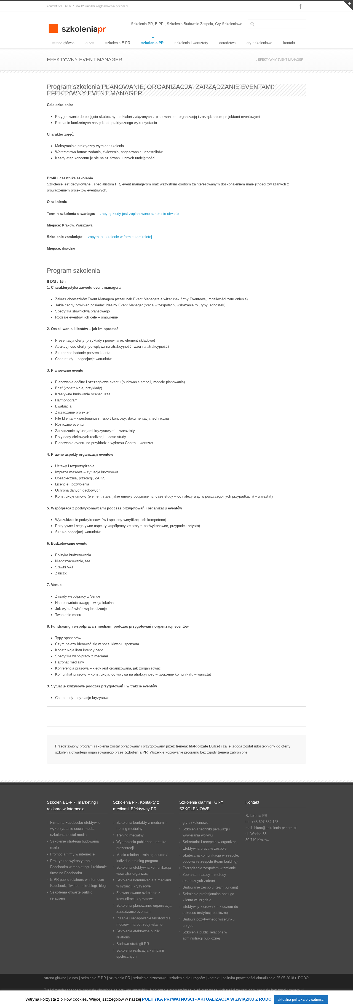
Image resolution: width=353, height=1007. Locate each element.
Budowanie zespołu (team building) (210, 887)
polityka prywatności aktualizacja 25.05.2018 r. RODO (266, 978)
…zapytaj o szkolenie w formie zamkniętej (117, 237)
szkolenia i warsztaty (191, 43)
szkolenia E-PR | (95, 978)
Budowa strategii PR (132, 944)
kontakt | (215, 978)
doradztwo (227, 43)
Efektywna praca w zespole (204, 848)
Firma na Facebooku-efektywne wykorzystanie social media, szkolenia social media (75, 828)
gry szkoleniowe (259, 43)
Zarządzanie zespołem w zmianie (209, 868)
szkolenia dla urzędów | (188, 978)
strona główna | (56, 978)
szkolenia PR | (121, 978)
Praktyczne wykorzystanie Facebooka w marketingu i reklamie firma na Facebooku (78, 867)
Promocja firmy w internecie (72, 854)
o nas (89, 43)
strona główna (63, 43)
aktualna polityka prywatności (301, 999)
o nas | (75, 978)
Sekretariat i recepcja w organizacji (210, 842)
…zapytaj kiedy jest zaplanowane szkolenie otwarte (137, 214)
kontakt (289, 43)
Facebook (300, 6)
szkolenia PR (152, 43)
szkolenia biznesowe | (151, 978)
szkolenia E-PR (117, 43)
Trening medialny (130, 835)
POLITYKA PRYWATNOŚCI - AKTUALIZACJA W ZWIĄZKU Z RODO (207, 999)
